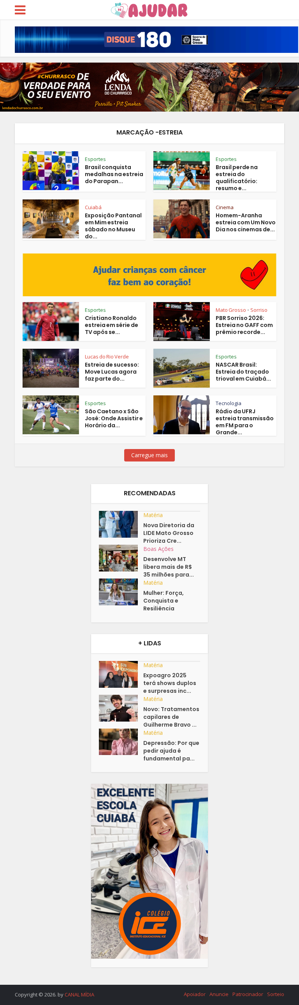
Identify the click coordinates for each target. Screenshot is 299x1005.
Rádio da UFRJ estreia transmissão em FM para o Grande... (245, 421)
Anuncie (219, 994)
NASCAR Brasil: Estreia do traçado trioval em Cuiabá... (243, 372)
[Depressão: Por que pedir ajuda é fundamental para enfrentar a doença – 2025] (121, 742)
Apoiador (195, 994)
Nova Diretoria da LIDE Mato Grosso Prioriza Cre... (168, 533)
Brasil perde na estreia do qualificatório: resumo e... (237, 177)
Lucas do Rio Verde (107, 356)
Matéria (153, 515)
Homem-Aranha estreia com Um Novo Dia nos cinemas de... (246, 222)
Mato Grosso (231, 309)
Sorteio (275, 994)
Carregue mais (149, 455)
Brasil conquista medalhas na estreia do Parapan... (114, 174)
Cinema (225, 207)
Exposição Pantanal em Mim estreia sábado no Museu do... (113, 225)
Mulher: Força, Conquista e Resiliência (163, 600)
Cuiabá (93, 207)
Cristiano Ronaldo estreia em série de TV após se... (111, 325)
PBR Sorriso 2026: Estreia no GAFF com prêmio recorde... (244, 325)
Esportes (95, 159)
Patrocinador (247, 994)
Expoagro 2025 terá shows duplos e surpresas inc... (169, 683)
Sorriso (258, 309)
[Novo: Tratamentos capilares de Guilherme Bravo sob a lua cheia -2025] (121, 708)
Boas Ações (158, 548)
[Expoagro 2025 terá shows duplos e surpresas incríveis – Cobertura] (121, 674)
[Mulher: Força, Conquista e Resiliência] (121, 592)
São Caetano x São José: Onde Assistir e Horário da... (114, 418)
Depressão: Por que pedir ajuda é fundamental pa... (171, 750)
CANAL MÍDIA (79, 994)
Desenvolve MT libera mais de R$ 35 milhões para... (168, 567)
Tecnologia (228, 403)
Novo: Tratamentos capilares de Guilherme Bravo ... (171, 717)
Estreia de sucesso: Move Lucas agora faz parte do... (112, 372)
